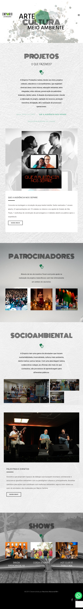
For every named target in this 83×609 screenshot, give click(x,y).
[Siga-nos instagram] (76, 600)
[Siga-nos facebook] (72, 600)
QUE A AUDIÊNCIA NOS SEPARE (52, 114)
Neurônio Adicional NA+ (50, 591)
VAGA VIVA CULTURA (25, 114)
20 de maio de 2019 (21, 398)
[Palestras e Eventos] (41, 406)
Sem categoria (11, 398)
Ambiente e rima (15, 392)
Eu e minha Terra (59, 381)
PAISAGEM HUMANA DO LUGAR (41, 121)
